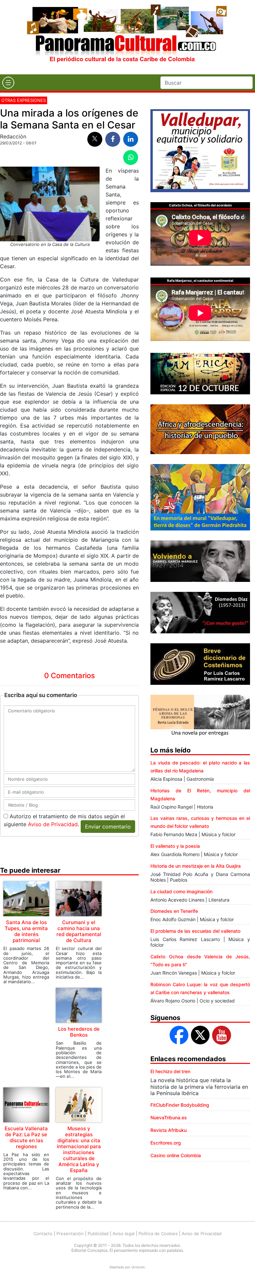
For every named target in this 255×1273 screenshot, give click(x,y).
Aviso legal (123, 1233)
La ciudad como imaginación (181, 891)
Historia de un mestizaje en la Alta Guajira (195, 866)
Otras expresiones (23, 100)
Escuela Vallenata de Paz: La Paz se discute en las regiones (26, 1137)
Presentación (70, 1233)
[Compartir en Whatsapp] (130, 157)
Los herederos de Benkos (79, 1032)
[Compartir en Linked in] (130, 139)
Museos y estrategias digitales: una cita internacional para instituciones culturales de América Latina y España (79, 1149)
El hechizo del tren (170, 1071)
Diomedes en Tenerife (174, 911)
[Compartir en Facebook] (112, 139)
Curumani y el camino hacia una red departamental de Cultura (78, 931)
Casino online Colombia (175, 1155)
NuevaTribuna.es (168, 1117)
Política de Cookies (158, 1233)
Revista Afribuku (168, 1130)
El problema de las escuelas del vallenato (195, 931)
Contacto (43, 1233)
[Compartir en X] (94, 139)
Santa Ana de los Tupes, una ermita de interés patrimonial (26, 931)
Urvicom (138, 1267)
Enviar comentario (108, 826)
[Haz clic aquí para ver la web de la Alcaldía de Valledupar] (200, 150)
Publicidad (98, 1233)
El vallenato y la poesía (175, 846)
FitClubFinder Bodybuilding (179, 1105)
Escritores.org (165, 1143)
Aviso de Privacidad (53, 824)
